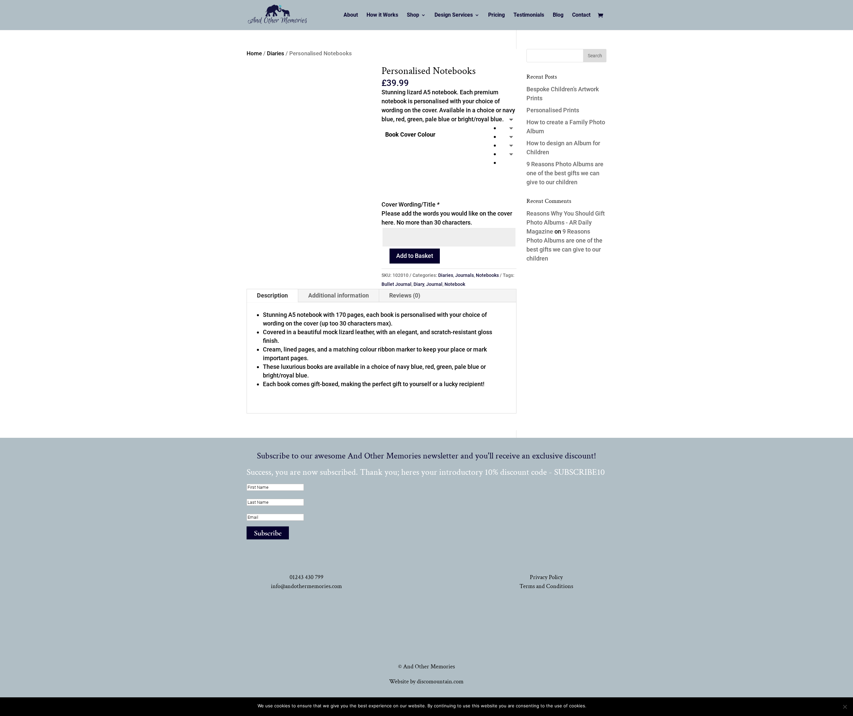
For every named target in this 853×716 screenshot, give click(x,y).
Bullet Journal (397, 284)
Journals (464, 275)
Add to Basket (414, 255)
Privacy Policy (546, 577)
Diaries (275, 53)
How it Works (382, 15)
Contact (581, 15)
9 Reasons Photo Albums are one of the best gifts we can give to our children (564, 173)
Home (254, 53)
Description (272, 295)
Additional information (338, 295)
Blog (558, 15)
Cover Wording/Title (410, 204)
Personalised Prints (552, 110)
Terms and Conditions (546, 586)
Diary (419, 284)
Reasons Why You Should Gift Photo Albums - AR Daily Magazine (565, 222)
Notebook (454, 284)
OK (593, 705)
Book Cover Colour (410, 134)
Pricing (496, 15)
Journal (434, 284)
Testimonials (528, 15)
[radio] (508, 128)
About (351, 15)
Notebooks (487, 275)
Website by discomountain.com (426, 681)
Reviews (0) (404, 295)
